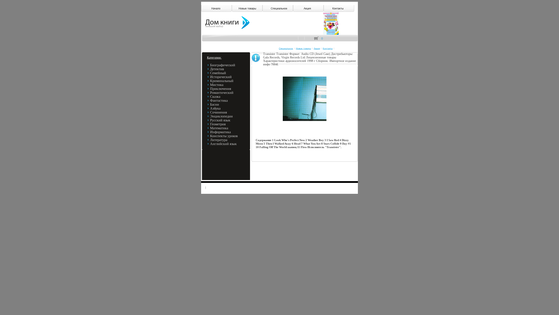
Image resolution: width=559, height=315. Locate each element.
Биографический (222, 65)
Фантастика (219, 100)
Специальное (286, 48)
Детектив (217, 69)
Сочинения (218, 112)
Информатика (220, 132)
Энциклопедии (221, 116)
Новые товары (303, 48)
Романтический (221, 92)
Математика (219, 128)
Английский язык (223, 144)
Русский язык (220, 120)
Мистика (216, 85)
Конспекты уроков (224, 136)
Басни (214, 104)
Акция (317, 48)
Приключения (220, 89)
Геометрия (218, 124)
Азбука (215, 108)
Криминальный (221, 81)
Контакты (328, 48)
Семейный (218, 73)
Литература (218, 140)
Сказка (215, 96)
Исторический (221, 77)
